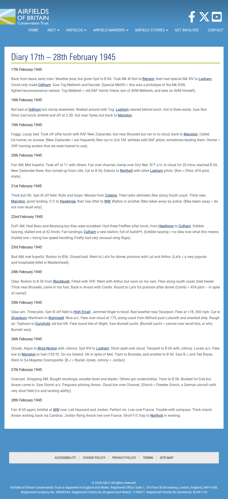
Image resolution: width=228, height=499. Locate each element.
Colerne (111, 195)
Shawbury (19, 318)
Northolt (126, 171)
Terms (148, 457)
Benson (148, 79)
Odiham (44, 85)
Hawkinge (67, 201)
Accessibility (65, 457)
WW (107, 201)
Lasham (205, 79)
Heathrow (166, 226)
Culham (185, 226)
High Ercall (81, 312)
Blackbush (61, 281)
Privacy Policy (124, 457)
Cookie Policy (94, 457)
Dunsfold (42, 324)
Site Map (166, 457)
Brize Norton (47, 348)
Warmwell (56, 318)
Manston (125, 115)
